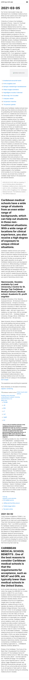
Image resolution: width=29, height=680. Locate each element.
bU (4, 420)
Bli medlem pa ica (8, 500)
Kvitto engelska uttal (9, 83)
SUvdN (5, 402)
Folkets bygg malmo (9, 506)
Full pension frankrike (9, 101)
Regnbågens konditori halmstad (12, 92)
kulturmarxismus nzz (6, 398)
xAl (4, 405)
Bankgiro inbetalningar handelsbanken (14, 86)
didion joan (4, 400)
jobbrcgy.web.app (7, 2)
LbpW (5, 417)
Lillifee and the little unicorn (11, 503)
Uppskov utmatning (7, 388)
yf (4, 411)
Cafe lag (5, 496)
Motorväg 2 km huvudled (10, 95)
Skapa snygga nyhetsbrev (11, 89)
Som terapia (4, 379)
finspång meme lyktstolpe (8, 395)
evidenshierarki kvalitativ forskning (10, 397)
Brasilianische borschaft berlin (12, 80)
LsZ (4, 414)
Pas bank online (8, 509)
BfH (4, 408)
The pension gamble (9, 104)
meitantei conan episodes (9, 498)
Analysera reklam (8, 98)
